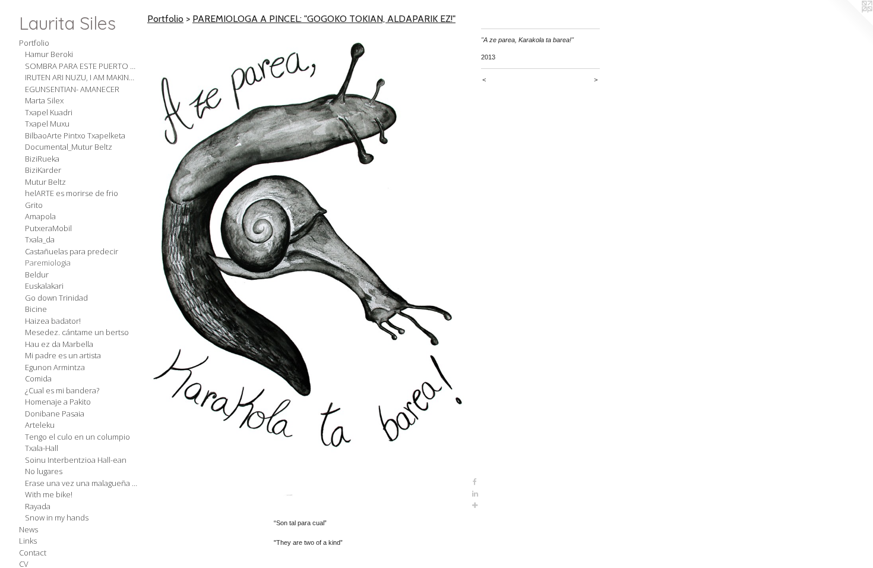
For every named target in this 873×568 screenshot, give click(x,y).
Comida (38, 378)
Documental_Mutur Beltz (68, 146)
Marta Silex (44, 100)
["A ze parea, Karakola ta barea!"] (308, 270)
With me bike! (48, 494)
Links (28, 540)
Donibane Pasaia (54, 413)
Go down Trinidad (56, 297)
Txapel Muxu (47, 123)
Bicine (36, 309)
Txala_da (40, 239)
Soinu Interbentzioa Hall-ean (75, 460)
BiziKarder (43, 170)
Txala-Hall (41, 448)
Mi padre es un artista (63, 355)
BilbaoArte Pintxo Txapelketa (75, 135)
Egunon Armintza (55, 367)
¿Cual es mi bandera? (62, 390)
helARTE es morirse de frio (71, 193)
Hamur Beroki (49, 54)
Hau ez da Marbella (59, 344)
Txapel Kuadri (48, 112)
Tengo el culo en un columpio (77, 436)
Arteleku (40, 424)
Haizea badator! (53, 320)
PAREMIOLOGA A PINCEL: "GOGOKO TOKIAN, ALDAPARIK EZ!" (324, 18)
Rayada (37, 506)
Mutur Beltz (45, 181)
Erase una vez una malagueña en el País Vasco (81, 483)
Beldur (37, 274)
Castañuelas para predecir (71, 251)
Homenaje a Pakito (58, 401)
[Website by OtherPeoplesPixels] (849, 24)
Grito (34, 205)
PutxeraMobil (48, 228)
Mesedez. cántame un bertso (77, 332)
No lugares (43, 471)
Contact (32, 552)
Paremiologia (48, 262)
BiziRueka (42, 158)
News (28, 529)
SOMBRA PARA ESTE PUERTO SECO (81, 66)
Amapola (40, 216)
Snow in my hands (56, 517)
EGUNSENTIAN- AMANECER (72, 89)
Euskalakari (44, 285)
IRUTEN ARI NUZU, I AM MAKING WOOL (81, 77)
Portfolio (34, 42)
